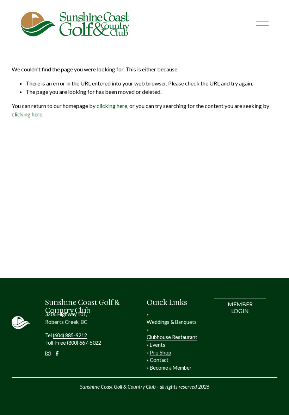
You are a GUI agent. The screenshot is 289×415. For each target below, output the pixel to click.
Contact (159, 360)
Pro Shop (160, 353)
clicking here (112, 105)
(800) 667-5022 (84, 343)
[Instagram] (48, 353)
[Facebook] (57, 353)
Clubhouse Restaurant (172, 337)
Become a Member (171, 368)
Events (157, 345)
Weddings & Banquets (172, 322)
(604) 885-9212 (70, 335)
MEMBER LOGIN (240, 307)
